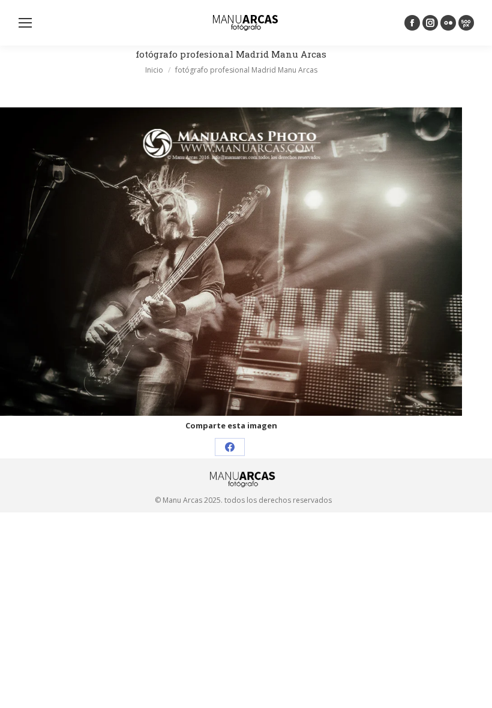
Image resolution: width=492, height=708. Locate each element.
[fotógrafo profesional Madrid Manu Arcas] (231, 261)
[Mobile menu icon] (25, 23)
